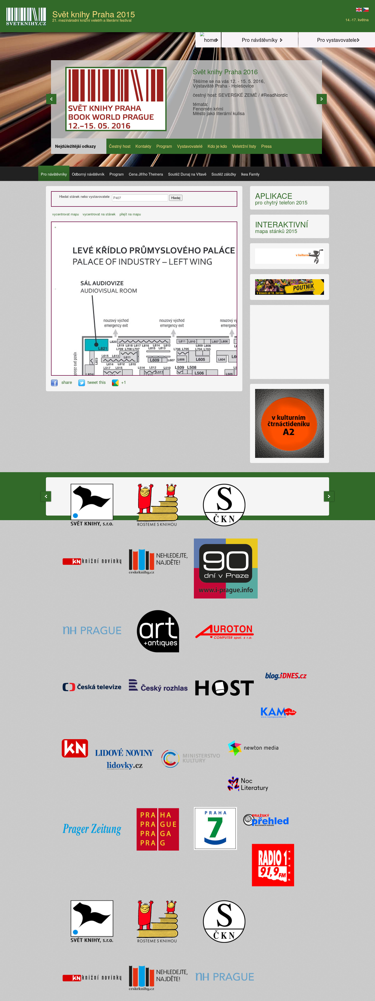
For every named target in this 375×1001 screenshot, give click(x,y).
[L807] (215, 342)
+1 (123, 382)
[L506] (199, 372)
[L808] (207, 341)
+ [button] (55, 227)
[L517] (106, 371)
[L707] (134, 352)
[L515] (116, 371)
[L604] (222, 358)
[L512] (153, 371)
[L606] (182, 358)
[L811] (182, 341)
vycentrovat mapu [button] (65, 214)
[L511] (159, 372)
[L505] (229, 374)
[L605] (199, 358)
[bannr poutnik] (289, 289)
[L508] (190, 371)
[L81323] (163, 351)
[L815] (151, 351)
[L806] (224, 342)
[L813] (162, 341)
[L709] (121, 352)
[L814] (154, 341)
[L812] (167, 341)
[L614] (109, 360)
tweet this (97, 382)
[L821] (96, 344)
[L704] (199, 352)
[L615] (104, 360)
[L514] (142, 374)
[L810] (191, 341)
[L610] (132, 361)
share (66, 382)
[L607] (164, 360)
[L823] (92, 357)
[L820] (119, 341)
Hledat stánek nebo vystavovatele (84, 196)
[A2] (289, 258)
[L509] (179, 372)
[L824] (88, 374)
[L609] (154, 360)
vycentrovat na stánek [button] (99, 214)
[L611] (129, 356)
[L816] (145, 341)
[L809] (200, 341)
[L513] (148, 372)
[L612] (123, 361)
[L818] (129, 341)
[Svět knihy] (208, 39)
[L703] (206, 352)
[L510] (166, 374)
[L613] (115, 361)
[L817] (137, 341)
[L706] (179, 353)
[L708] (127, 352)
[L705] (185, 352)
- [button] (55, 288)
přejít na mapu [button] (130, 214)
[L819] (123, 341)
